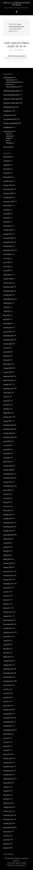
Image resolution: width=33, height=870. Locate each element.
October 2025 (7, 197)
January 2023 (7, 331)
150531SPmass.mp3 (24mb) (17, 56)
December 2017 (8, 571)
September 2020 (8, 437)
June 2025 (6, 213)
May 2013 (6, 795)
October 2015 (7, 677)
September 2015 (8, 681)
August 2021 (7, 392)
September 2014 (8, 730)
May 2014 (6, 746)
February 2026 (7, 181)
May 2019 (6, 502)
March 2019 (7, 510)
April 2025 (6, 222)
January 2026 (7, 185)
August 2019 (7, 490)
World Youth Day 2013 (13, 86)
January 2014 (7, 762)
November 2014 (8, 722)
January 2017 (7, 616)
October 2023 (7, 295)
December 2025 (8, 189)
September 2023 (8, 299)
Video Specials (8, 131)
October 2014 (7, 726)
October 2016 (7, 628)
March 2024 (7, 274)
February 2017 (7, 612)
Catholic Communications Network (16, 4)
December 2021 (8, 376)
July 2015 (6, 689)
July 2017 (6, 592)
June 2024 (6, 262)
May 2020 (6, 453)
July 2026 (6, 161)
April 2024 (6, 270)
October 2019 (7, 482)
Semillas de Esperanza (10, 123)
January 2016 (7, 665)
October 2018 (7, 531)
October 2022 (7, 344)
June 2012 (6, 839)
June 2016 (6, 644)
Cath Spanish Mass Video (11, 95)
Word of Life (7, 147)
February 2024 (7, 279)
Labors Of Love (8, 115)
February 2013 (7, 807)
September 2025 (8, 201)
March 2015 (7, 705)
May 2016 (6, 648)
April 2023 (6, 319)
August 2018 (7, 539)
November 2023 (8, 291)
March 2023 (7, 323)
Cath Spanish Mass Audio (19, 58)
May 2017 (6, 600)
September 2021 (8, 388)
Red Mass (9, 84)
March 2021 (7, 413)
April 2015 (6, 701)
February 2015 (7, 709)
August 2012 (7, 831)
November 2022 (8, 339)
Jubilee (8, 138)
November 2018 (8, 526)
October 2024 (7, 246)
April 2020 (6, 457)
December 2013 (8, 766)
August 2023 (7, 303)
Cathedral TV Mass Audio (11, 99)
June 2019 (6, 498)
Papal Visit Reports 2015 (13, 82)
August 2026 (7, 157)
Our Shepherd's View (9, 119)
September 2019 (8, 486)
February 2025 (7, 230)
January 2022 (7, 372)
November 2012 (8, 819)
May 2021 (6, 405)
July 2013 (6, 787)
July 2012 (6, 835)
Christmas (9, 136)
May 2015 (6, 697)
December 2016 (8, 620)
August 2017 (7, 587)
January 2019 (7, 518)
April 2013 (6, 799)
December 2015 (8, 669)
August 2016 (7, 636)
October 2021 (7, 384)
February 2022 (7, 368)
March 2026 (7, 177)
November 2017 (8, 575)
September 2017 (8, 583)
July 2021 (6, 396)
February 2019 (7, 514)
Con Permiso (7, 111)
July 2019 (6, 494)
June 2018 (6, 547)
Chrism (8, 133)
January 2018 (7, 567)
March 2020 (7, 461)
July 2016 (6, 640)
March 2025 (7, 226)
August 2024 (7, 254)
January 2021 (7, 421)
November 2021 (8, 380)
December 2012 (8, 815)
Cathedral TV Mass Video (11, 103)
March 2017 (7, 608)
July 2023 (6, 307)
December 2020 (8, 425)
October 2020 (7, 433)
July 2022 (6, 348)
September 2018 (8, 535)
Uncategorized (7, 127)
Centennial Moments (9, 107)
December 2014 (8, 718)
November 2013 (8, 770)
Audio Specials (7, 77)
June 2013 (6, 791)
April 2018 (6, 555)
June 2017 (6, 596)
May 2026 (6, 169)
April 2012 (6, 848)
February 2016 (7, 661)
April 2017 (6, 604)
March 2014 (7, 754)
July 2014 (6, 738)
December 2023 (8, 287)
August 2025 (7, 205)
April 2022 (6, 360)
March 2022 (7, 364)
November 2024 (8, 242)
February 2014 (7, 758)
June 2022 (6, 352)
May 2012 (6, 844)
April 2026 (6, 173)
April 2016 (6, 652)
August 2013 (7, 783)
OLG (7, 140)
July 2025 (6, 209)
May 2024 (6, 266)
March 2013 (7, 803)
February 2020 (7, 466)
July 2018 (6, 543)
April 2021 (6, 409)
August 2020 (7, 441)
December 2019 (8, 474)
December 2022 (8, 335)
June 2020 (6, 449)
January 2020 (7, 470)
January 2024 (7, 283)
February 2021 (7, 417)
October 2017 (7, 579)
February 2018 (7, 563)
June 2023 (6, 311)
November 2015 (8, 673)
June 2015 (6, 693)
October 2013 (7, 774)
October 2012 (7, 823)
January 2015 (7, 713)
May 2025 (6, 218)
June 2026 (6, 165)
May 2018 (6, 551)
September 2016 (8, 632)
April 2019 (6, 506)
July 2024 (6, 258)
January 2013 (7, 811)
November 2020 (8, 429)
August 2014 (7, 734)
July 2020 (6, 445)
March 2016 (7, 657)
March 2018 (7, 559)
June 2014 (6, 742)
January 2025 (7, 234)
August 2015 (7, 685)
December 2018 (8, 522)
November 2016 (8, 624)
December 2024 (8, 238)
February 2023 (7, 327)
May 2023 (6, 315)
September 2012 (8, 827)
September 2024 (8, 250)
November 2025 (8, 193)
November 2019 (8, 478)
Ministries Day (10, 80)
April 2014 (6, 750)
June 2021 (6, 400)
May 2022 (6, 356)
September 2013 (8, 779)
